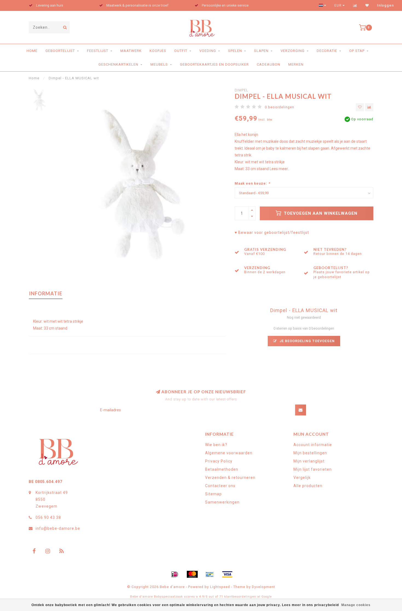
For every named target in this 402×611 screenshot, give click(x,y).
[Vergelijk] (355, 5)
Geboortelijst (60, 51)
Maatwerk (131, 51)
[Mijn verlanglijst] (367, 5)
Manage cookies (356, 605)
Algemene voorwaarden (228, 453)
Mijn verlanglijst (309, 461)
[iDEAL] (175, 574)
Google (266, 596)
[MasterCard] (192, 574)
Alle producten (307, 486)
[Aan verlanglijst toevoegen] (360, 107)
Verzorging (293, 51)
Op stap (357, 51)
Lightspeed (220, 587)
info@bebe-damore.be (58, 528)
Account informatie (312, 445)
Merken (296, 64)
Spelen (235, 51)
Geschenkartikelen (118, 64)
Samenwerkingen (222, 502)
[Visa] (227, 574)
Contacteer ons (220, 486)
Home (32, 51)
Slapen (261, 51)
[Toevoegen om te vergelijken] (369, 107)
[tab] (127, 348)
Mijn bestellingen (310, 453)
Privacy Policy (218, 461)
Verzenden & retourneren (230, 477)
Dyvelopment (263, 587)
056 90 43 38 (48, 517)
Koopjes (158, 51)
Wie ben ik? (216, 445)
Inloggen (385, 5)
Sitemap (213, 494)
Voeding (207, 51)
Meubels (159, 64)
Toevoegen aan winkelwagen (319, 213)
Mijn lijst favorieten (312, 469)
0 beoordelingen (279, 107)
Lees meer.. (279, 169)
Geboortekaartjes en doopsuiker (214, 64)
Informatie (45, 293)
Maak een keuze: (252, 183)
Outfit (180, 51)
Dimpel (241, 90)
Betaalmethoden (221, 469)
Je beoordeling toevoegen (306, 341)
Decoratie (327, 51)
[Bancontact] (210, 574)
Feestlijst (97, 51)
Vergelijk (302, 477)
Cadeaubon (268, 64)
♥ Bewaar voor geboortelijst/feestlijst (272, 232)
